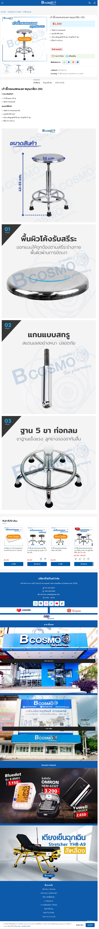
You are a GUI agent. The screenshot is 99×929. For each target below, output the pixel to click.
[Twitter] (51, 603)
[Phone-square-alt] (73, 62)
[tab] (36, 82)
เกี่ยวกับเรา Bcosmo (48, 889)
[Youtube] (56, 603)
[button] (3, 39)
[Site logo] (49, 3)
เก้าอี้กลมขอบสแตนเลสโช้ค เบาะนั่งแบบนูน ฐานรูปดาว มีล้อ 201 (37, 550)
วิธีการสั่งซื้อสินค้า (49, 897)
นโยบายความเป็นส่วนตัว (49, 893)
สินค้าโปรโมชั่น (48, 913)
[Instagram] (46, 603)
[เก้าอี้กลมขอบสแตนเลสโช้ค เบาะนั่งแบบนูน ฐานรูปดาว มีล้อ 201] (37, 536)
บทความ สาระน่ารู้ (48, 916)
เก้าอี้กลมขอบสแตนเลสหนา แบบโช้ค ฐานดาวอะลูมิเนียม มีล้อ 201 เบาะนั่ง (83, 550)
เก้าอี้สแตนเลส (27, 12)
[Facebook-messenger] (69, 62)
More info (80, 925)
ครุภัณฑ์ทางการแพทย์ (14, 12)
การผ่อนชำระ (48, 901)
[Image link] (23, 610)
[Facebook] (40, 603)
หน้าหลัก (3, 12)
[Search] (90, 3)
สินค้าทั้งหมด (48, 909)
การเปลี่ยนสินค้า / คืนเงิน (49, 905)
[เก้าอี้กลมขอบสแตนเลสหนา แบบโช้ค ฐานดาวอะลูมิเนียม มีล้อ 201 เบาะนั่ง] (84, 536)
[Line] (64, 62)
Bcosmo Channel (49, 765)
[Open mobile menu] (2, 3)
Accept (90, 925)
